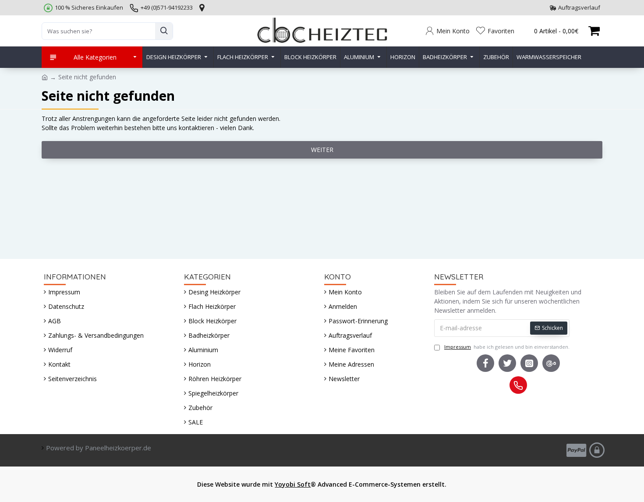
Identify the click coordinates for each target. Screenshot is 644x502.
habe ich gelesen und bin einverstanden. (507, 346)
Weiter (322, 149)
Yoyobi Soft (293, 484)
